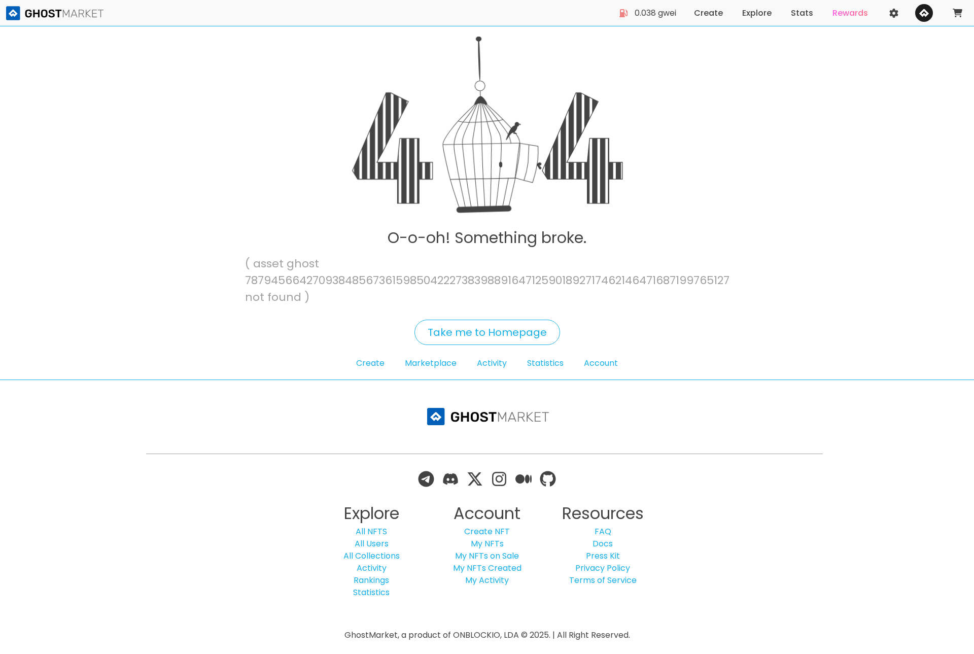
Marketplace (431, 363)
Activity (492, 363)
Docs (603, 543)
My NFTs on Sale (487, 556)
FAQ (603, 531)
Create (370, 363)
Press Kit (603, 556)
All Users (372, 543)
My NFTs (487, 543)
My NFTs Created (487, 568)
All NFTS (371, 531)
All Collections (371, 556)
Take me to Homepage (487, 332)
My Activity (487, 580)
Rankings (371, 580)
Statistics (545, 363)
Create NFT (487, 531)
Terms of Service (603, 580)
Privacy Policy (602, 568)
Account (601, 363)
